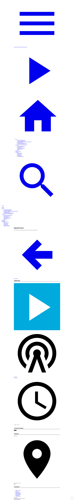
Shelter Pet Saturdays (20, 156)
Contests (17, 150)
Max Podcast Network (20, 146)
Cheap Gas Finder (19, 153)
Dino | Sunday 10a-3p (20, 142)
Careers (18, 149)
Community (17, 152)
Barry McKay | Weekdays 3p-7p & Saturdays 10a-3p (24, 141)
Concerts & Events (18, 151)
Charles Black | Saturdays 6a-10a (21, 143)
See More (15, 430)
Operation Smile (19, 155)
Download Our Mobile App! (21, 148)
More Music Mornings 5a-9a (21, 140)
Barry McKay (15, 377)
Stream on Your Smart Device (21, 145)
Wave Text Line (19, 147)
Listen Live (17, 280)
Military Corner (19, 154)
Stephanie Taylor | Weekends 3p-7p (22, 144)
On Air (16, 139)
